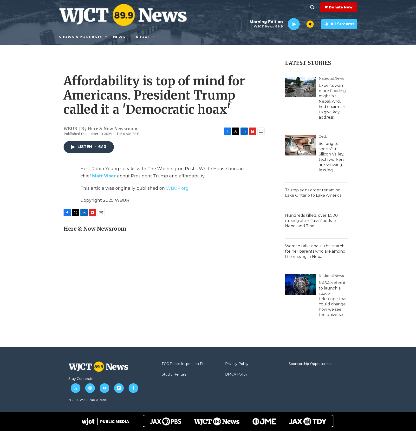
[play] (294, 24)
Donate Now (340, 7)
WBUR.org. (177, 188)
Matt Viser (104, 176)
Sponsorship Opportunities (311, 364)
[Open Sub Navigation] (106, 37)
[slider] (303, 24)
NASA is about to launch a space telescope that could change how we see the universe (333, 299)
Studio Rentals (174, 375)
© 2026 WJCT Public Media (87, 400)
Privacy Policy (236, 364)
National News (331, 78)
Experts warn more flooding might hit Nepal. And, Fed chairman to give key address (332, 101)
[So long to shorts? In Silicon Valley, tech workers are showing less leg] (300, 145)
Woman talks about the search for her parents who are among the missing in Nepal (315, 251)
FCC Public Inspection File (184, 364)
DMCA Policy (236, 375)
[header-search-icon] (312, 7)
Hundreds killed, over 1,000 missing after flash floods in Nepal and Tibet (311, 220)
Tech (323, 136)
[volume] (310, 24)
